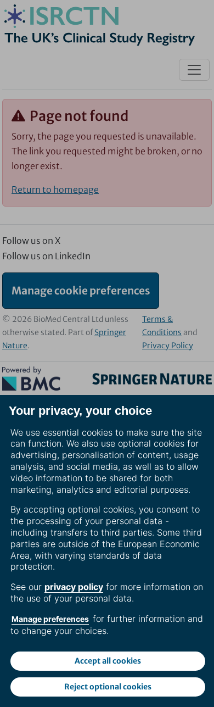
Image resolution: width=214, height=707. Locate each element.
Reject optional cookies (107, 687)
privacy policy (73, 586)
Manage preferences (50, 619)
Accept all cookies (108, 661)
